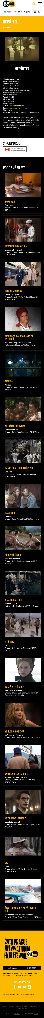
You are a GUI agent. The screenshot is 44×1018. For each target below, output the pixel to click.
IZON (36, 1014)
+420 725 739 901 (30, 968)
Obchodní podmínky (27, 994)
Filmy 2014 (17, 12)
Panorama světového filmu (18, 108)
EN (39, 12)
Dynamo (17, 1014)
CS (35, 12)
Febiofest (7, 12)
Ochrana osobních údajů (11, 994)
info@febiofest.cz (13, 968)
